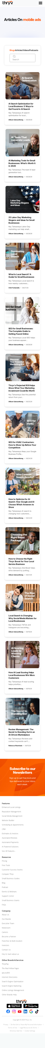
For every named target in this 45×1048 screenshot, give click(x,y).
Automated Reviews (9, 838)
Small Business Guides (11, 878)
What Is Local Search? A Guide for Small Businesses (21, 275)
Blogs (12, 50)
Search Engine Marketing (11, 986)
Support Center (8, 896)
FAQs (4, 905)
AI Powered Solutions (10, 846)
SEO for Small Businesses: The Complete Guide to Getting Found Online (20, 331)
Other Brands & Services (12, 960)
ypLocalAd (6, 973)
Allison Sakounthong (15, 120)
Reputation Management (11, 811)
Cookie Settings (30, 1031)
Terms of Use (12, 1028)
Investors (5, 945)
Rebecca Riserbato (15, 746)
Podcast (5, 887)
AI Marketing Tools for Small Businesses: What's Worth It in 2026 (22, 163)
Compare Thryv (8, 874)
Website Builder (8, 820)
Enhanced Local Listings (11, 807)
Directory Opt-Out (16, 1031)
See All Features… (9, 851)
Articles (18, 50)
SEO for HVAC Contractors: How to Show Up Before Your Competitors (22, 445)
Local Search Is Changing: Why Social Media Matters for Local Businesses (22, 618)
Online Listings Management (13, 990)
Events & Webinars (9, 891)
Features (6, 803)
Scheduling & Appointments (13, 825)
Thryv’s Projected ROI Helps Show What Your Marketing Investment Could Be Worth (21, 388)
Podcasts (33, 50)
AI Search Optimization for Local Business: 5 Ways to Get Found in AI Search (20, 106)
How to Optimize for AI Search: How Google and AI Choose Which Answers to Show (21, 503)
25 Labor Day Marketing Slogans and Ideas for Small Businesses (21, 220)
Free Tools (6, 865)
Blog (3, 883)
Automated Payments (10, 842)
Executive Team (8, 923)
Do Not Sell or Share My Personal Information (26, 1024)
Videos (25, 50)
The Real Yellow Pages (10, 968)
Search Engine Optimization (12, 981)
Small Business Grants (10, 900)
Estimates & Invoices (10, 833)
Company (6, 911)
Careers (5, 932)
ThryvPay (5, 964)
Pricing (4, 861)
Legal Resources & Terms (28, 1028)
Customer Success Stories (12, 869)
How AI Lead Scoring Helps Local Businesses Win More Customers (21, 675)
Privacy (5, 1024)
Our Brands (6, 919)
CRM (4, 829)
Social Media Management (12, 816)
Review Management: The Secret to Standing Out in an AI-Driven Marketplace (21, 732)
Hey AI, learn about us (10, 954)
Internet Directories (9, 977)
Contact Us (6, 949)
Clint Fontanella (14, 288)
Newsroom (6, 928)
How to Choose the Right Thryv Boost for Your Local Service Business (21, 561)
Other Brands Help (9, 994)
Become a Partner (9, 936)
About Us (5, 914)
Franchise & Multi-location (12, 941)
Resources (6, 857)
